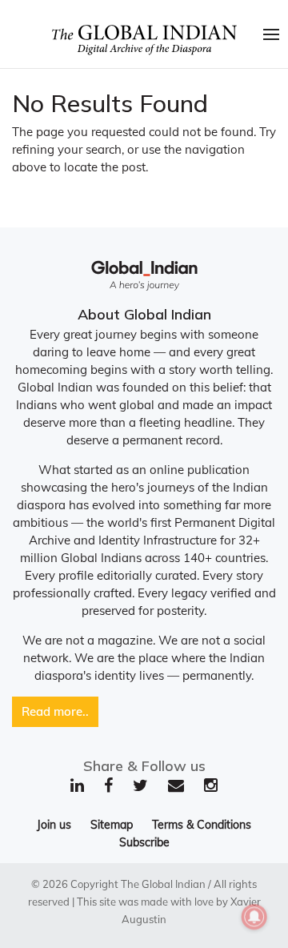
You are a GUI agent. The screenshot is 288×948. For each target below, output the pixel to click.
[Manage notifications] (254, 917)
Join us (54, 824)
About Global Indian (144, 314)
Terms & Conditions (201, 824)
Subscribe (144, 842)
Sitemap (111, 824)
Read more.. (55, 711)
